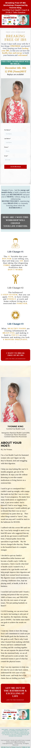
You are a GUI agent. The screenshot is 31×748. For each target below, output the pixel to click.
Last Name (7, 138)
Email (6, 156)
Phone (6, 147)
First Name (7, 130)
